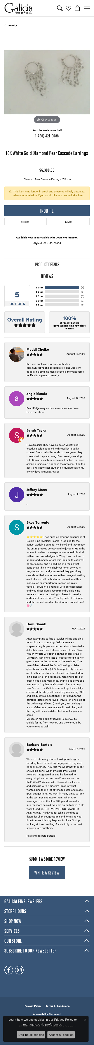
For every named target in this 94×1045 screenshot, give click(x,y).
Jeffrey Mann (36, 489)
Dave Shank (36, 623)
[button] (60, 8)
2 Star (39, 300)
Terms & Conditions (58, 1006)
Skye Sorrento (37, 522)
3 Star (39, 296)
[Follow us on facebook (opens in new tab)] (8, 970)
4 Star (39, 292)
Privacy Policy (32, 1006)
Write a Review (47, 872)
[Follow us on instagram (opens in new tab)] (19, 970)
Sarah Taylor (36, 430)
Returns (69, 222)
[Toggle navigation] (87, 8)
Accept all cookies (61, 1034)
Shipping (25, 222)
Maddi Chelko (37, 349)
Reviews (47, 275)
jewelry (12, 25)
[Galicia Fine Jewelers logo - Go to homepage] (18, 8)
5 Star (39, 287)
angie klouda (36, 393)
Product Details (47, 264)
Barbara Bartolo (39, 744)
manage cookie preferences (42, 1024)
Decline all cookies (31, 1034)
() (82, 287)
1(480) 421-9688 (47, 135)
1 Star (39, 305)
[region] (47, 82)
